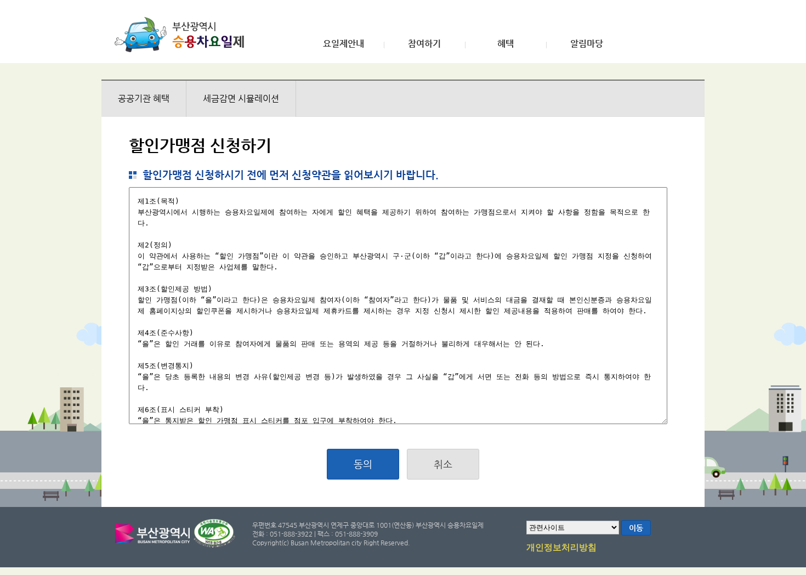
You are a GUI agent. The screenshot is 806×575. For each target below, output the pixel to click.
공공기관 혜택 (143, 98)
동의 (363, 464)
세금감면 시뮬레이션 (241, 98)
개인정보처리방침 (561, 548)
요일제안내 (343, 44)
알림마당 (586, 44)
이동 (636, 527)
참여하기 (424, 44)
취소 (443, 464)
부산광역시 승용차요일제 (182, 34)
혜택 (505, 44)
